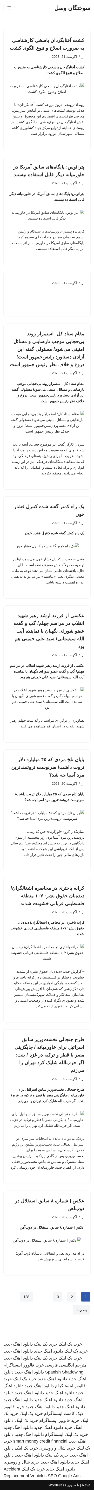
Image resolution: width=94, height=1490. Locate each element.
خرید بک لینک (70, 1344)
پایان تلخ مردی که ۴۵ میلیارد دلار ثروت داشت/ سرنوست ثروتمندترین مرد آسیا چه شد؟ (47, 767)
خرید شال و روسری (57, 1448)
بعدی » (81, 1310)
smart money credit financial (40, 1441)
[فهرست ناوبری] (9, 8)
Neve (86, 1485)
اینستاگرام (54, 1434)
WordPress (57, 1485)
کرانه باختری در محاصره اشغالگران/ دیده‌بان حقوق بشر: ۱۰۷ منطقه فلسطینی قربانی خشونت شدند (47, 895)
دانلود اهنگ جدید (18, 1344)
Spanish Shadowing (64, 1372)
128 (26, 1297)
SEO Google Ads (64, 1475)
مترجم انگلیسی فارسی (66, 1365)
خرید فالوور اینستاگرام (24, 1365)
